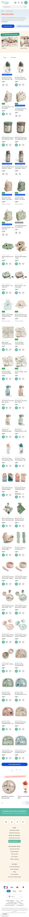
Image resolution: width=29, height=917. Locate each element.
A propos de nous (14, 849)
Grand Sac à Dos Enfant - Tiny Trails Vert (20, 199)
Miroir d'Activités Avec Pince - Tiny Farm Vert (8, 519)
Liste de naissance (14, 866)
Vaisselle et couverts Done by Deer (7, 797)
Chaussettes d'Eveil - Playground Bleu (7, 488)
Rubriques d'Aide (14, 830)
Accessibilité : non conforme (14, 902)
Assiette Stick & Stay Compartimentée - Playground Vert (7, 752)
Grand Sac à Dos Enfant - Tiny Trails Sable (7, 199)
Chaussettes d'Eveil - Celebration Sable (20, 488)
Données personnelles (11, 903)
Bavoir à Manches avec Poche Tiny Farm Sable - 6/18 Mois (21, 316)
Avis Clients (14, 856)
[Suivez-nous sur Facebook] (17, 822)
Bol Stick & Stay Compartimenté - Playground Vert (6, 694)
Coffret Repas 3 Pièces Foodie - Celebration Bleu (21, 636)
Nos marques (14, 874)
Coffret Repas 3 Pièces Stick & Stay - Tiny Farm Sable (8, 607)
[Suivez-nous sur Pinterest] (23, 822)
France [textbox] (12, 896)
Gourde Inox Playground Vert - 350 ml (20, 431)
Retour (3, 11)
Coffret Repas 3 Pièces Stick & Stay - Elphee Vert (21, 607)
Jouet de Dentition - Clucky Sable (7, 548)
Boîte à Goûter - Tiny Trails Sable (20, 286)
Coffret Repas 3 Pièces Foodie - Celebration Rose (8, 636)
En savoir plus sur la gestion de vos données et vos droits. (14, 912)
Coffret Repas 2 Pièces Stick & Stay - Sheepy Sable (21, 578)
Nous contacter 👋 (14, 841)
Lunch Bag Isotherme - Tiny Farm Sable (21, 109)
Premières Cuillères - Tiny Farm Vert (20, 548)
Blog (14, 872)
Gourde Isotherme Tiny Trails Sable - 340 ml (21, 167)
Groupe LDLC (20, 905)
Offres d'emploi (14, 859)
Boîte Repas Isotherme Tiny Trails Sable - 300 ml (21, 139)
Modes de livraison (14, 833)
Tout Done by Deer (8, 26)
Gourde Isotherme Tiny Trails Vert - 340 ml (8, 167)
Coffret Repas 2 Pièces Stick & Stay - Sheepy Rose (8, 578)
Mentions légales (10, 900)
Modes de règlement (14, 835)
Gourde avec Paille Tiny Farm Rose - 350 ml (7, 460)
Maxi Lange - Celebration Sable (6, 343)
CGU (22, 900)
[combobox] (5, 57)
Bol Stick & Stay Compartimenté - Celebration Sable (19, 665)
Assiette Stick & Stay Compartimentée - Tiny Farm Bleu (20, 752)
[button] (27, 802)
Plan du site (14, 854)
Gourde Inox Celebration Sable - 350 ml (7, 431)
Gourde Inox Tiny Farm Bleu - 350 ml (8, 401)
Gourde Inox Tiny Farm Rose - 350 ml (21, 401)
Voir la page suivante (14, 764)
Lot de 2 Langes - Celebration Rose (19, 343)
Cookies (21, 903)
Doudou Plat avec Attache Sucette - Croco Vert (19, 520)
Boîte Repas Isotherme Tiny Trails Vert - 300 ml (8, 139)
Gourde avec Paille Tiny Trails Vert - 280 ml (7, 79)
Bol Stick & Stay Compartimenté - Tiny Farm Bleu (21, 694)
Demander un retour (14, 838)
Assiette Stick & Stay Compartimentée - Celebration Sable (20, 723)
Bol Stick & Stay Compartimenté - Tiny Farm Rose (8, 723)
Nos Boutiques (14, 851)
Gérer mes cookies (9, 905)
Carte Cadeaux (14, 869)
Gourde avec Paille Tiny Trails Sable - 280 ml (20, 79)
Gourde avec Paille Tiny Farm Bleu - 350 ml (20, 460)
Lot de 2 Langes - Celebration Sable (6, 372)
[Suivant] (20, 769)
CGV (17, 900)
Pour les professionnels (14, 877)
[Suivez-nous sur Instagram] (6, 822)
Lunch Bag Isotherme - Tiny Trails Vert (21, 226)
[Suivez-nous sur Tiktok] (12, 822)
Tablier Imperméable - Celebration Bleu (7, 315)
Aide (4, 914)
